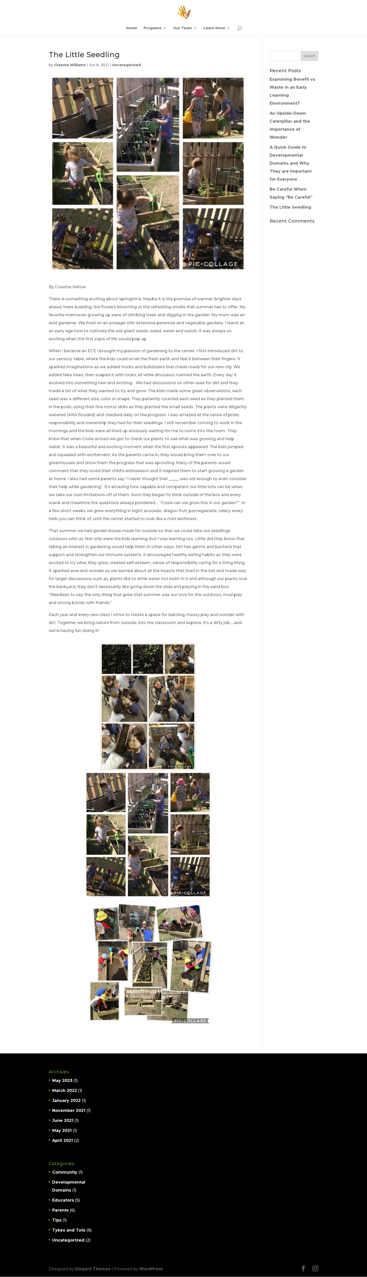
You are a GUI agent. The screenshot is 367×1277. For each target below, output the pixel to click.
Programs (153, 28)
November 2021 (68, 1110)
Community (64, 1172)
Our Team (182, 28)
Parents (60, 1210)
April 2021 (62, 1140)
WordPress (151, 1269)
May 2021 (62, 1130)
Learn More (214, 28)
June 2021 (62, 1120)
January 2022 (66, 1100)
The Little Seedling (290, 207)
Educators (63, 1200)
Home (131, 28)
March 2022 (64, 1090)
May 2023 (62, 1080)
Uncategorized (126, 65)
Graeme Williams (70, 65)
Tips (56, 1220)
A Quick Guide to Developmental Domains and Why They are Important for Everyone (291, 163)
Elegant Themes (93, 1269)
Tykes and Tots (68, 1230)
